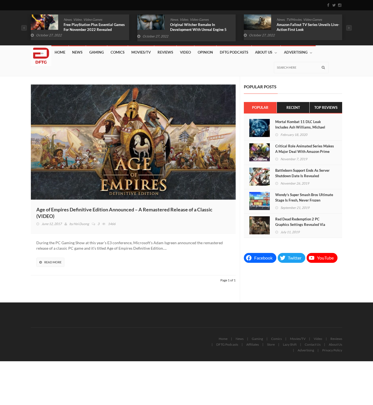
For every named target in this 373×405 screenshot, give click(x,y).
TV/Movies (293, 20)
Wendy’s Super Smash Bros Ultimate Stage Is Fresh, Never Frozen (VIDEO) (304, 200)
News (68, 20)
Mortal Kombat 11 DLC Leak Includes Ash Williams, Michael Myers (300, 127)
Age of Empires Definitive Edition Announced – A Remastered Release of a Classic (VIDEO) (124, 212)
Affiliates (252, 344)
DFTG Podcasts (234, 52)
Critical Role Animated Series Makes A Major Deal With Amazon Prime (304, 149)
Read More (52, 262)
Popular (260, 107)
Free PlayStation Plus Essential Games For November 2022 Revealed (94, 27)
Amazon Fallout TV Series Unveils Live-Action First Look (308, 27)
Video (77, 20)
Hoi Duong (81, 224)
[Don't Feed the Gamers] (41, 53)
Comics (118, 52)
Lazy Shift (290, 344)
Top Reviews (326, 107)
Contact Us (313, 344)
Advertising (295, 52)
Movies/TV (141, 52)
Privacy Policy (332, 350)
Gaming (96, 52)
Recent (293, 107)
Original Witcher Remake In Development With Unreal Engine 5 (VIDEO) (198, 29)
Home (60, 52)
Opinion (205, 52)
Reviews (165, 52)
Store (271, 344)
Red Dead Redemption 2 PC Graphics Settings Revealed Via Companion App (300, 224)
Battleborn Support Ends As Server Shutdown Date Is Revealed (302, 173)
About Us (263, 52)
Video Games (92, 20)
